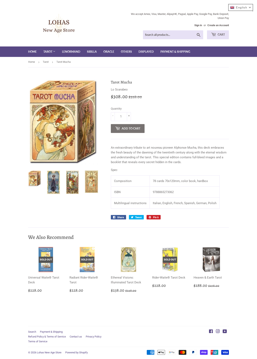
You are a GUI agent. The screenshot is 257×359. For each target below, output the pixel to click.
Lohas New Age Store (49, 352)
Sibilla (92, 51)
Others (126, 51)
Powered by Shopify (76, 352)
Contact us (76, 336)
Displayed (146, 51)
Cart (221, 34)
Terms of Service (37, 341)
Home (32, 51)
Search (32, 331)
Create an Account (218, 25)
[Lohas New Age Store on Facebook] (211, 332)
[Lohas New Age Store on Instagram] (218, 332)
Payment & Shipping (175, 51)
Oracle (108, 51)
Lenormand (71, 51)
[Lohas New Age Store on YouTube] (225, 332)
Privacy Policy (93, 336)
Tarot (48, 51)
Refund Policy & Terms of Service (47, 336)
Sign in (198, 25)
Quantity (116, 108)
